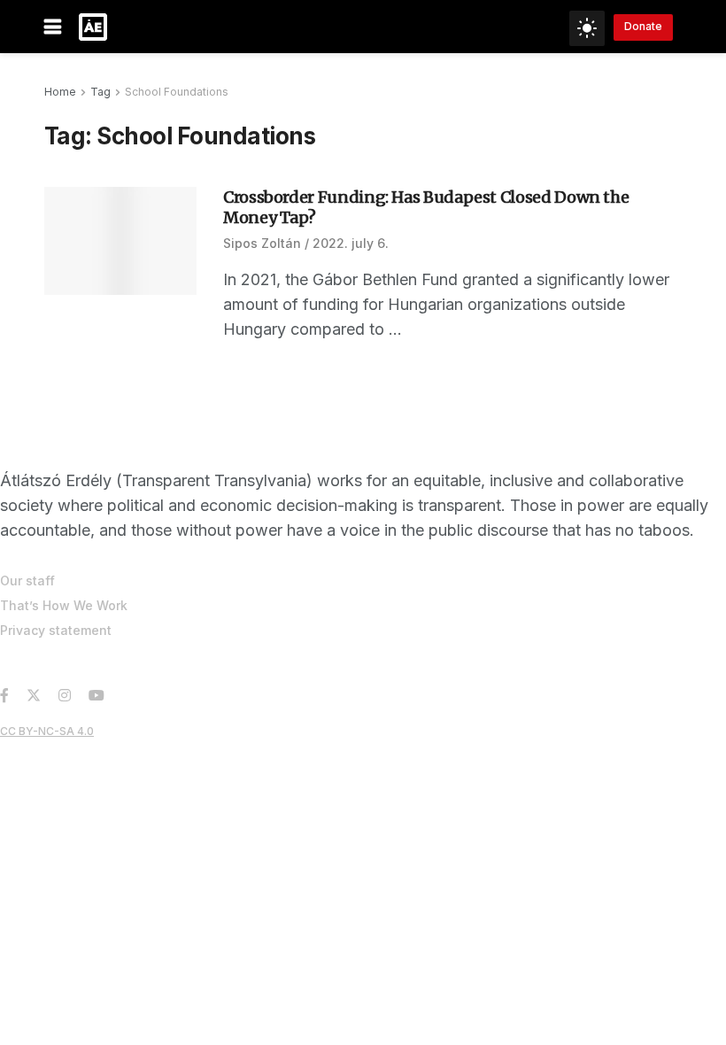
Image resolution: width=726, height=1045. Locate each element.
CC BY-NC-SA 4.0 (47, 731)
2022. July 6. (351, 243)
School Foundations (176, 91)
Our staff (27, 580)
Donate (643, 26)
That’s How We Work (63, 605)
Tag (100, 91)
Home (60, 91)
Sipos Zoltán (262, 243)
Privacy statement (56, 630)
